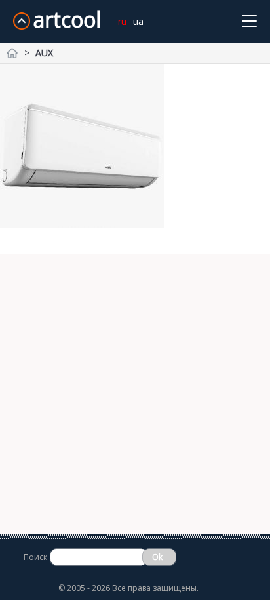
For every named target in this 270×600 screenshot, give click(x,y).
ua (138, 21)
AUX (44, 53)
